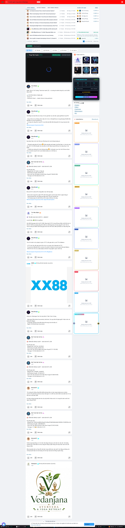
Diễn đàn (36, 41)
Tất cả (29, 50)
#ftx (45, 251)
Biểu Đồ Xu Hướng (56, 55)
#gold (45, 199)
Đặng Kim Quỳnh (85, 21)
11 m (32, 113)
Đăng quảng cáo (95, 119)
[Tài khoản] (122, 2)
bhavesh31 (34, 387)
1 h (31, 214)
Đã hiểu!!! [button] (87, 524)
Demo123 (84, 38)
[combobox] (23, 2)
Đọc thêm (29, 102)
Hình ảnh (47, 50)
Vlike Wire (33, 111)
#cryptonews (38, 125)
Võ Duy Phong (85, 18)
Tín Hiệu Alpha (35, 212)
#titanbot (77, 105)
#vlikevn (76, 107)
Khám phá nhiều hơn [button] (36, 525)
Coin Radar (34, 86)
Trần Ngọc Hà (85, 16)
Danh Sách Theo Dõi (66, 55)
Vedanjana (34, 463)
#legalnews (49, 251)
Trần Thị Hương (85, 10)
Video (55, 50)
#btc (42, 125)
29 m (32, 163)
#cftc (42, 251)
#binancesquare (30, 125)
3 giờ (32, 389)
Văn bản (38, 50)
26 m (32, 138)
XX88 (32, 263)
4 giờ (32, 440)
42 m (32, 189)
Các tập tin (74, 50)
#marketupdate (50, 199)
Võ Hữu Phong (85, 13)
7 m (32, 87)
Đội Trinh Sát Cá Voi (36, 162)
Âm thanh (64, 50)
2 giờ (32, 364)
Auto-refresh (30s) (88, 41)
